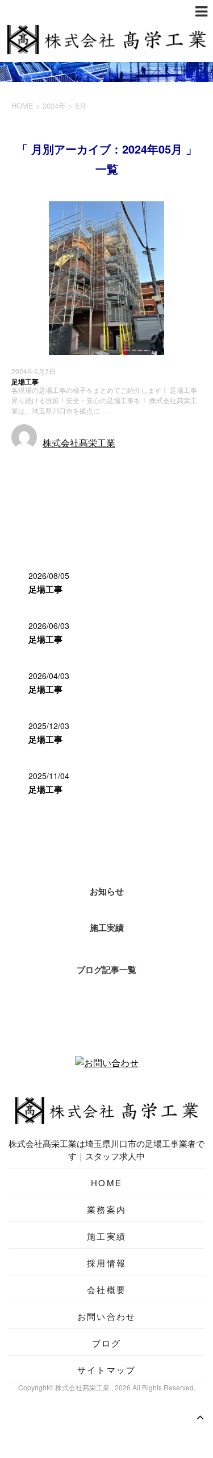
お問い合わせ (106, 1316)
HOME (106, 1182)
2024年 (54, 105)
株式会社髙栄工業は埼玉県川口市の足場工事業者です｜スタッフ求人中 (106, 1149)
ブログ (107, 1343)
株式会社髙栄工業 (79, 442)
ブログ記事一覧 (106, 969)
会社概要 (106, 1289)
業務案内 (106, 1209)
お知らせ (107, 891)
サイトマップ (106, 1370)
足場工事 (25, 381)
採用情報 (106, 1263)
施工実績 (30, 464)
